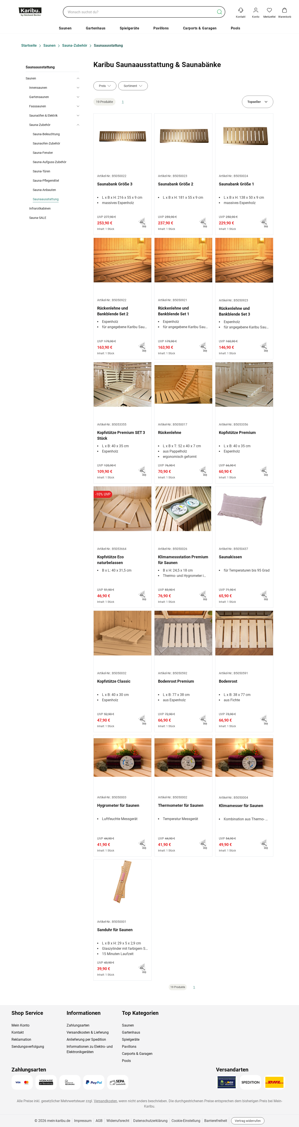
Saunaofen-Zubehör (46, 143)
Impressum (83, 1121)
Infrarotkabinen (40, 208)
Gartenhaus (96, 28)
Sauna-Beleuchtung (46, 134)
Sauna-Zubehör (39, 125)
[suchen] (219, 12)
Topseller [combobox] (254, 102)
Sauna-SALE (37, 218)
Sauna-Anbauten (44, 190)
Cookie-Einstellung (186, 1121)
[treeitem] (56, 199)
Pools (235, 28)
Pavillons (161, 28)
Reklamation (21, 1039)
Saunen (65, 28)
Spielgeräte (129, 28)
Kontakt (18, 1032)
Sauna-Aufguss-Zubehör (49, 162)
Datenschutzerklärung (150, 1121)
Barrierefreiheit (215, 1121)
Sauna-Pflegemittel (46, 180)
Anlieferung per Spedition (86, 1039)
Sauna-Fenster (43, 152)
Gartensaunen (39, 97)
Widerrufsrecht (117, 1121)
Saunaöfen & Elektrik (43, 115)
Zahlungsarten (78, 1025)
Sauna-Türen (41, 171)
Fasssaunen (37, 106)
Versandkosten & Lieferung (88, 1032)
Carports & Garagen (200, 28)
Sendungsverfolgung (28, 1046)
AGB (99, 1121)
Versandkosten (105, 1101)
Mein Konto (20, 1025)
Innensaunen (38, 87)
